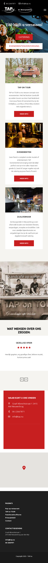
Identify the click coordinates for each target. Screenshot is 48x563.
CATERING (24, 37)
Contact (8, 521)
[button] (24, 468)
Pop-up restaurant (12, 508)
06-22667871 (11, 4)
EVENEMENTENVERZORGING (24, 46)
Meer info (24, 114)
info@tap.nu (26, 4)
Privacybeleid (10, 517)
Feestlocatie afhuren (13, 514)
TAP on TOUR (10, 511)
